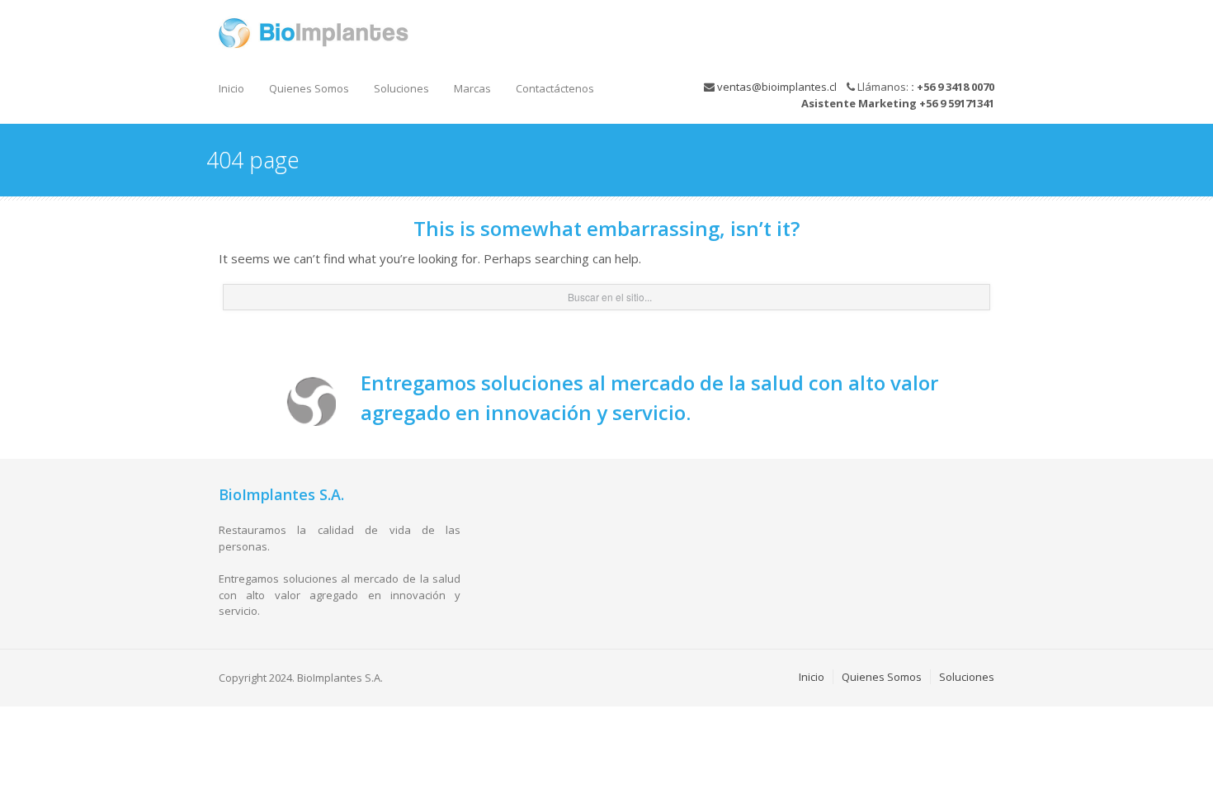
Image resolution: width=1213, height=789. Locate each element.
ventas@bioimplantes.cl (777, 86)
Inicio (231, 88)
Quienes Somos (309, 88)
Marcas (472, 88)
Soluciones (401, 88)
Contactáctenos (555, 88)
